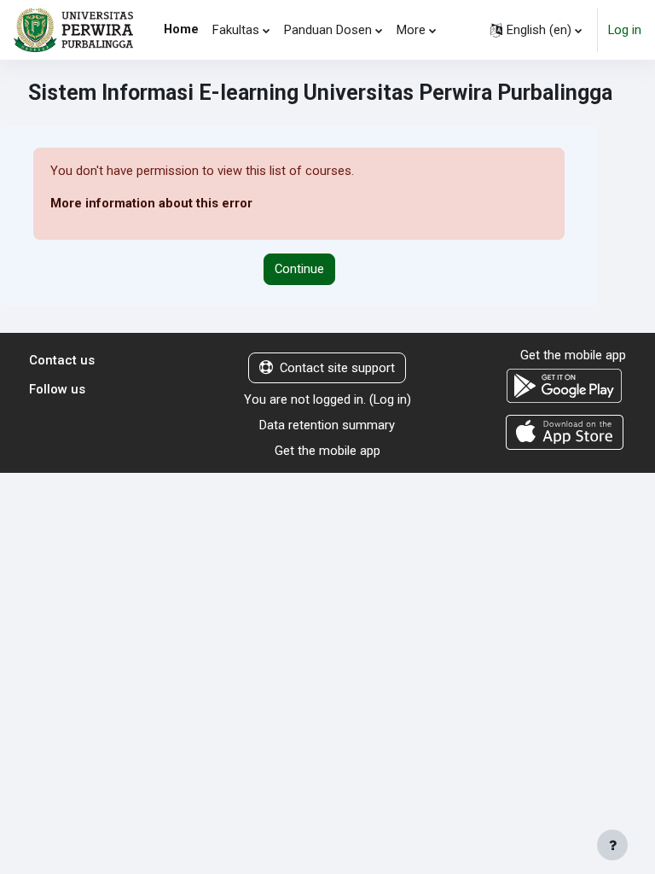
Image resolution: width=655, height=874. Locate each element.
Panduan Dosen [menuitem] (328, 30)
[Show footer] (612, 845)
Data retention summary (327, 425)
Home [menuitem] (181, 29)
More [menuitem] (411, 30)
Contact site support (337, 368)
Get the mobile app (327, 450)
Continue (299, 269)
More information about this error (151, 203)
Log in (624, 30)
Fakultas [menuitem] (235, 30)
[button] (536, 30)
